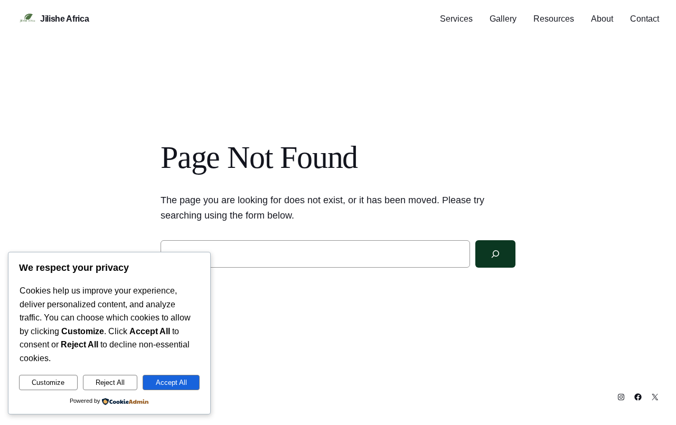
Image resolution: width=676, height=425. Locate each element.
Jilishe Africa (64, 18)
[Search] (495, 254)
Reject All (110, 382)
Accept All (171, 382)
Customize (48, 382)
